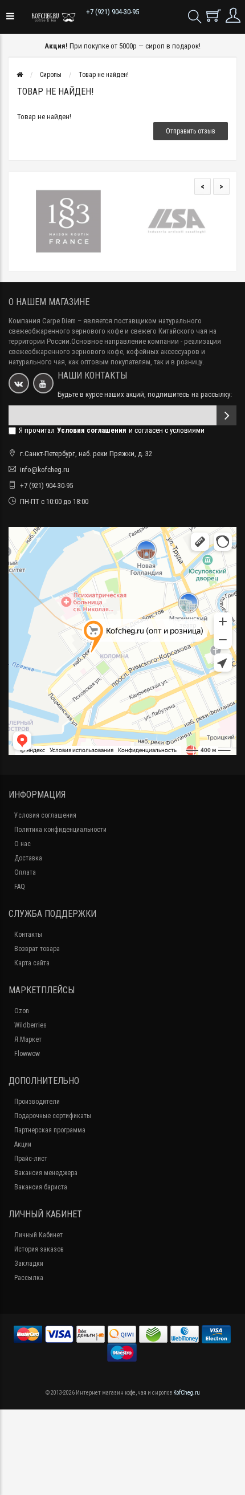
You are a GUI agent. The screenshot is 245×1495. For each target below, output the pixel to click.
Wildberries (30, 1025)
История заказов (39, 1249)
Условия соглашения (45, 815)
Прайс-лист (30, 1159)
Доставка (28, 858)
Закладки (28, 1264)
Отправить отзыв (190, 131)
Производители (37, 1102)
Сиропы (51, 75)
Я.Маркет (28, 1039)
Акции (22, 1144)
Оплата (25, 872)
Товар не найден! (104, 75)
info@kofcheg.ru (45, 469)
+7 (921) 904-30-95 (112, 11)
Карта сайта (32, 963)
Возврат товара (37, 949)
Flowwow (27, 1054)
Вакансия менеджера (45, 1173)
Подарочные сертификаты (52, 1116)
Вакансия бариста (40, 1187)
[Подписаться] (226, 415)
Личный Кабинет (38, 1235)
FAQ (19, 887)
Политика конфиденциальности (60, 830)
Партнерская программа (49, 1130)
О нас (22, 844)
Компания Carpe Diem (42, 320)
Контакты (28, 935)
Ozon (21, 1011)
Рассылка (28, 1278)
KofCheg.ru (186, 1393)
